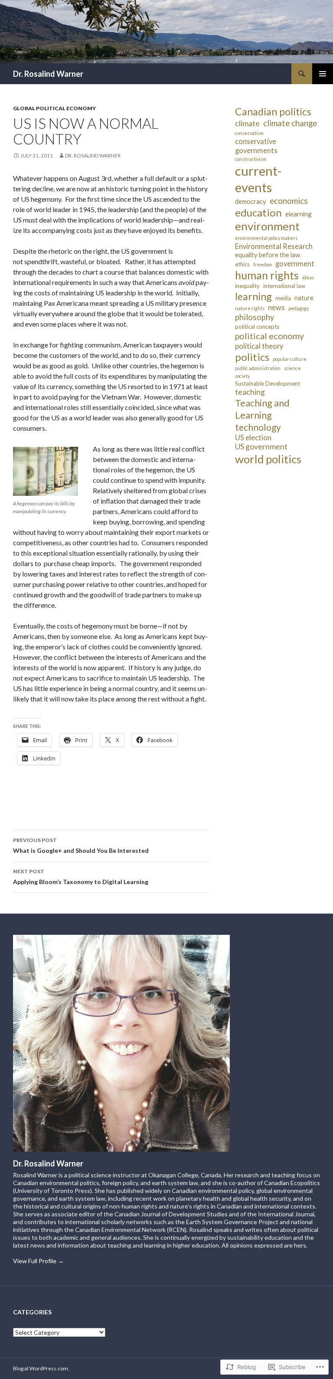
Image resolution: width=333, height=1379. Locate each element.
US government (261, 446)
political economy (269, 336)
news (276, 307)
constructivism (250, 159)
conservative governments (256, 145)
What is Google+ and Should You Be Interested (81, 845)
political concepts (257, 326)
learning (253, 296)
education (258, 212)
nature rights (249, 308)
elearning (298, 214)
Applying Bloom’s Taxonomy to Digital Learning (80, 876)
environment (267, 226)
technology (258, 427)
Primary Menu (322, 73)
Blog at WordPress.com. (41, 1368)
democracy (250, 201)
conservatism (249, 133)
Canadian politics (273, 111)
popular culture (290, 359)
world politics (268, 459)
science (292, 368)
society (242, 376)
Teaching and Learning (262, 409)
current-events (258, 179)
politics (252, 356)
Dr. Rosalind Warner (48, 74)
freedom (262, 264)
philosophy (254, 317)
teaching (250, 391)
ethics (242, 264)
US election (253, 437)
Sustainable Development (267, 383)
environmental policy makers (266, 238)
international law (284, 285)
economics (289, 201)
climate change (290, 123)
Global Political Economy (54, 108)
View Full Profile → (38, 1260)
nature (303, 297)
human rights (267, 275)
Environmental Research (274, 246)
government (294, 263)
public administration (258, 368)
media (283, 298)
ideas (308, 277)
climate (247, 123)
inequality (247, 285)
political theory (259, 346)
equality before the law (267, 255)
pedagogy (298, 308)
